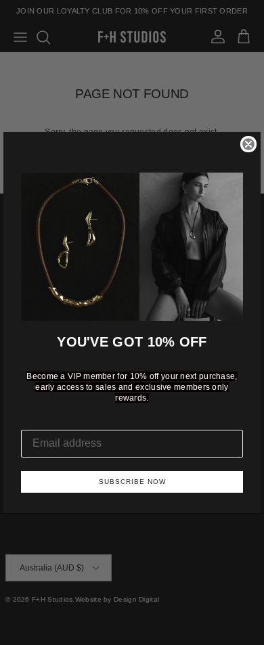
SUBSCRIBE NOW (132, 481)
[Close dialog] (248, 144)
